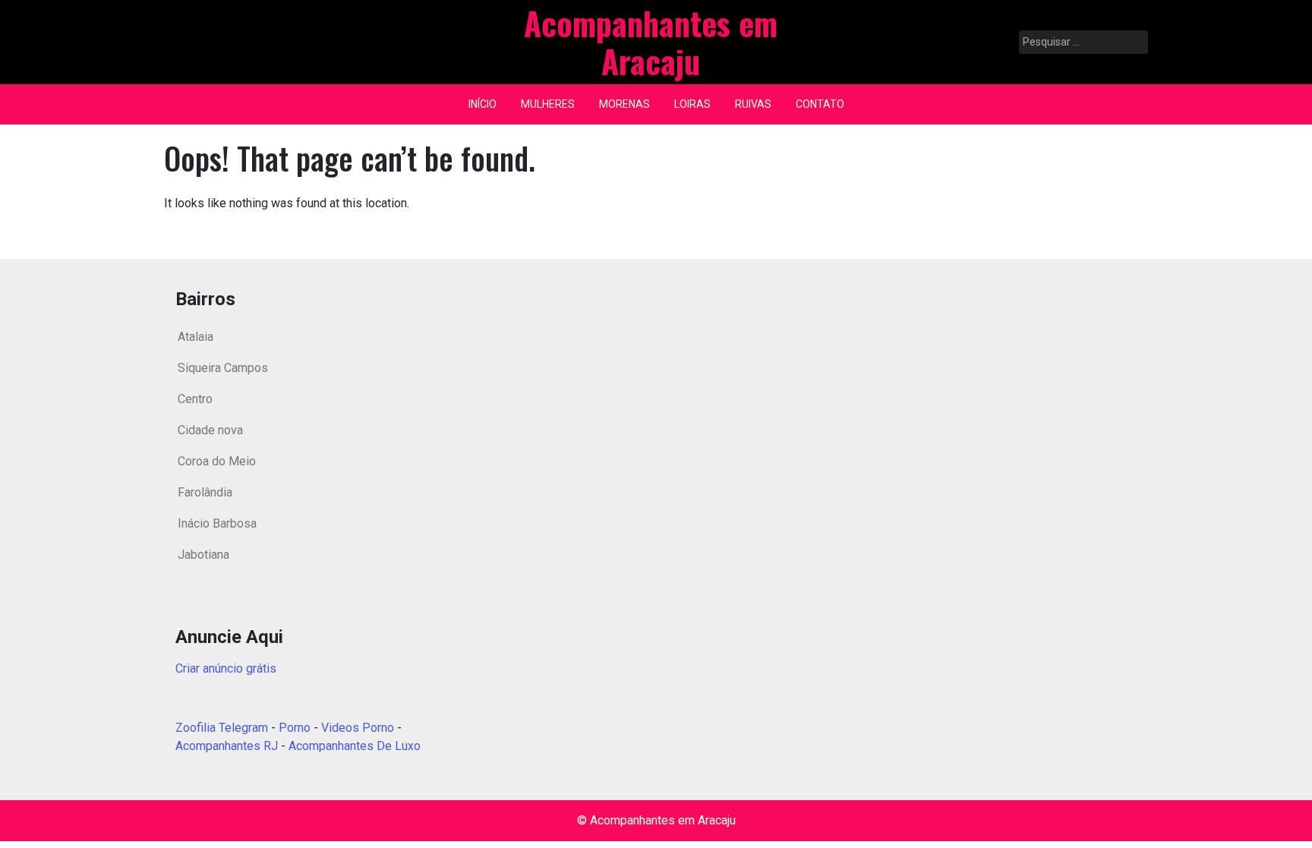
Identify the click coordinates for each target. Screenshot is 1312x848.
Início (482, 104)
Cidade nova (210, 430)
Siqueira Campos (223, 368)
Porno (295, 727)
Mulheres (548, 104)
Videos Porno (357, 727)
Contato (820, 104)
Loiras (692, 104)
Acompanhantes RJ (226, 746)
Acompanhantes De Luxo (355, 746)
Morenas (624, 104)
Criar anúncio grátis (225, 668)
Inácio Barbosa (217, 523)
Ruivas (753, 104)
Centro (195, 399)
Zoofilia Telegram (221, 727)
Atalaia (195, 336)
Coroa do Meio (217, 461)
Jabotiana (203, 554)
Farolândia (205, 492)
